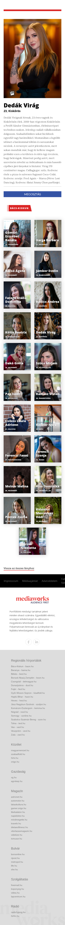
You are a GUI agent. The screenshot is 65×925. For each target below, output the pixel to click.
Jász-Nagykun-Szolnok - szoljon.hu (28, 704)
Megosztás (32, 194)
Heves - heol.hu (19, 700)
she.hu (14, 869)
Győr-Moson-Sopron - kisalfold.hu (28, 693)
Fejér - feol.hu (18, 689)
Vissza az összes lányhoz (19, 568)
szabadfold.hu (18, 754)
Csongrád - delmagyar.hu (23, 681)
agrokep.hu (16, 781)
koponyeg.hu (17, 889)
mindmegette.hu (19, 819)
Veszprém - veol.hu (20, 731)
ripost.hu (15, 858)
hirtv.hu (14, 758)
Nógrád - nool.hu (19, 712)
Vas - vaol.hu (17, 727)
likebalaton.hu (18, 812)
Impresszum (11, 581)
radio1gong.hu (18, 912)
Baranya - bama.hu (20, 670)
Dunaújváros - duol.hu (22, 685)
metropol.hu (17, 862)
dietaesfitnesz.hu (19, 827)
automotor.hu (17, 800)
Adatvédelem (49, 581)
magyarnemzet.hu (20, 750)
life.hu (14, 865)
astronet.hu (16, 797)
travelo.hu (16, 823)
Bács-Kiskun (19, 208)
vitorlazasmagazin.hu (21, 831)
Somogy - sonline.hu (21, 715)
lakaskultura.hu (18, 804)
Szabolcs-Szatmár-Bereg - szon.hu (28, 719)
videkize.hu (16, 835)
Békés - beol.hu (19, 674)
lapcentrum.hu (18, 896)
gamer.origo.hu (18, 808)
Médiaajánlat (30, 581)
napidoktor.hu (18, 816)
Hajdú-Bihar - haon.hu (22, 696)
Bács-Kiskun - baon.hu (22, 666)
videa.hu (15, 892)
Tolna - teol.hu (18, 723)
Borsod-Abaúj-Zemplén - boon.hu (27, 677)
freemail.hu (16, 885)
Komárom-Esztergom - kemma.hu (28, 708)
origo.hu (15, 761)
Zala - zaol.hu (18, 734)
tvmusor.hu (16, 838)
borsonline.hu (18, 854)
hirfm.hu (15, 916)
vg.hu (14, 777)
